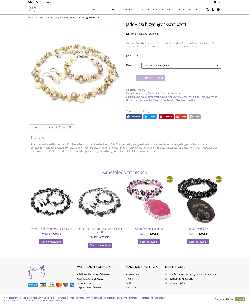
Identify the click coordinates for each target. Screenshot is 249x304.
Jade (142, 100)
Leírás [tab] (36, 127)
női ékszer (180, 100)
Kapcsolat (47, 2)
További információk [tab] (58, 127)
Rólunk (31, 2)
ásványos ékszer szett (147, 97)
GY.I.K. (38, 2)
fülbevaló (200, 97)
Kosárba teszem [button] (149, 241)
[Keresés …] (207, 9)
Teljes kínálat (106, 9)
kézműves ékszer (164, 100)
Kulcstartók (194, 9)
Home (93, 9)
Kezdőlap (32, 17)
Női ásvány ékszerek (169, 93)
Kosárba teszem (151, 78)
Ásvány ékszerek (126, 9)
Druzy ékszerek (175, 9)
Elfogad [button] (240, 299)
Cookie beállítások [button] (224, 299)
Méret (129, 65)
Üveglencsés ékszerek (152, 9)
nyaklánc (191, 100)
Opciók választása (51, 241)
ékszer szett (187, 97)
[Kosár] (218, 9)
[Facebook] (215, 2)
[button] (134, 116)
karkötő (150, 100)
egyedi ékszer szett (170, 97)
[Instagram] (220, 2)
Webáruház (44, 17)
